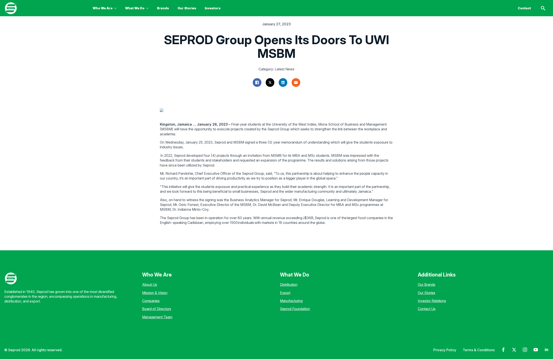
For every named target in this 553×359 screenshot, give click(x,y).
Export (285, 293)
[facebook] (503, 350)
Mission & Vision (154, 293)
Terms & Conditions (479, 350)
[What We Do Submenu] (149, 8)
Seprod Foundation (295, 309)
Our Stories (187, 8)
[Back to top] (10, 348)
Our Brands (426, 284)
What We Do (135, 8)
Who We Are (103, 8)
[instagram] (525, 350)
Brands (163, 8)
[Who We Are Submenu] (117, 8)
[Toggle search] (543, 8)
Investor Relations (432, 301)
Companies (151, 301)
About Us (149, 284)
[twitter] (514, 350)
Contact (524, 8)
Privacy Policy (444, 350)
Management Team (157, 317)
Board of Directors (156, 309)
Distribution (288, 284)
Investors (213, 8)
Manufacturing (291, 301)
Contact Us (426, 309)
